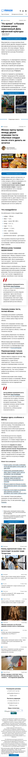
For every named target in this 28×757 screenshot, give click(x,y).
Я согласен (14, 755)
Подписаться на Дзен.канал (14, 38)
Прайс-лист (13, 695)
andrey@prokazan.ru (13, 693)
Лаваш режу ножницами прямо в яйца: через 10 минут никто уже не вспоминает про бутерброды (14, 472)
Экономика (5, 546)
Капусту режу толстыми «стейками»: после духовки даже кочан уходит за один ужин (15, 466)
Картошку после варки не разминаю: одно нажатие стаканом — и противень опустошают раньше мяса (15, 491)
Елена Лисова (6, 33)
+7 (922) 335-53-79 (13, 701)
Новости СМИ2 (5, 95)
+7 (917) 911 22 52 (13, 691)
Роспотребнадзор (16, 347)
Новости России (6, 672)
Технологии (5, 591)
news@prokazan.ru (13, 703)
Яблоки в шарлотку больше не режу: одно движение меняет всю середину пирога (15, 485)
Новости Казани (6, 20)
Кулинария (5, 126)
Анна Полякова (10, 147)
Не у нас (5, 583)
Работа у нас (13, 705)
